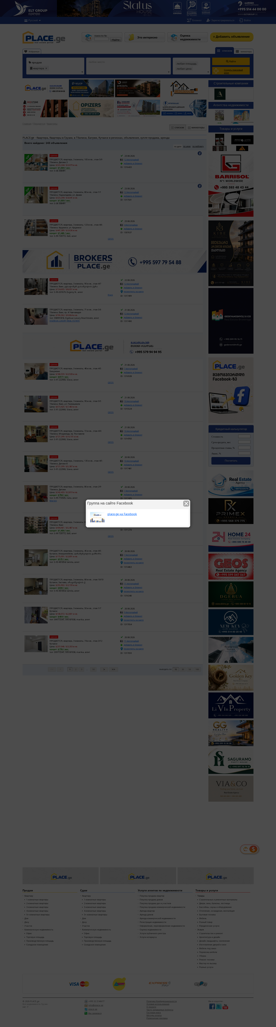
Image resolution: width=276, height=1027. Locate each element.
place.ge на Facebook (122, 514)
